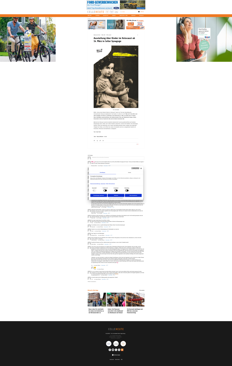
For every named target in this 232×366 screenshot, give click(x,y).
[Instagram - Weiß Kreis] (119, 350)
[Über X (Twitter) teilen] (97, 140)
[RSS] (122, 350)
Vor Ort (105, 136)
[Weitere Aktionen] (137, 35)
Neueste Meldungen (100, 136)
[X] (116, 350)
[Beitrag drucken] (103, 140)
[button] (114, 15)
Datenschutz (117, 359)
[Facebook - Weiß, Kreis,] (110, 350)
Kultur (95, 136)
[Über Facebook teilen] (94, 140)
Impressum (112, 359)
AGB (121, 359)
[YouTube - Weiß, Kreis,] (113, 350)
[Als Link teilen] (100, 140)
